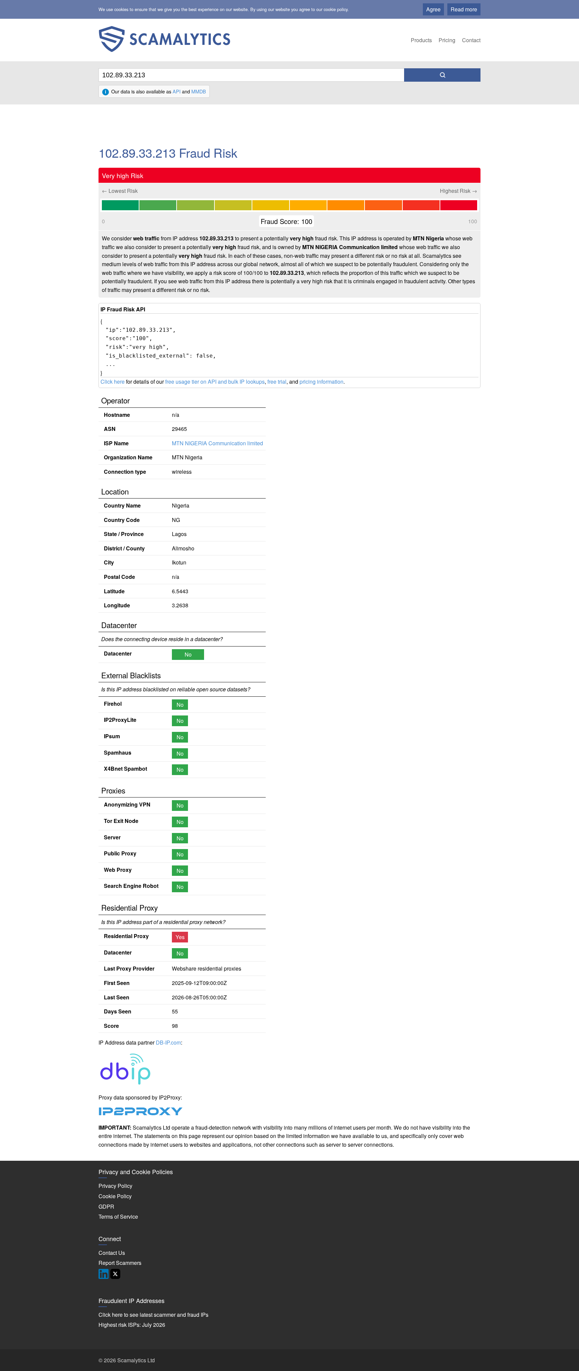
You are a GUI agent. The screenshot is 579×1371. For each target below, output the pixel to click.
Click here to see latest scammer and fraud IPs (153, 1314)
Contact (471, 40)
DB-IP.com (168, 1042)
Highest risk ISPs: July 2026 (132, 1324)
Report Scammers (120, 1263)
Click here (113, 381)
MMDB (198, 91)
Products (421, 40)
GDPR (106, 1206)
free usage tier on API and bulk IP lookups (215, 381)
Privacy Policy (115, 1186)
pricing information (321, 381)
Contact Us (112, 1252)
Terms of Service (118, 1216)
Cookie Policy (115, 1196)
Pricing (447, 40)
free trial (276, 381)
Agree (433, 9)
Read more (464, 9)
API (177, 91)
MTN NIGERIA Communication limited (217, 443)
